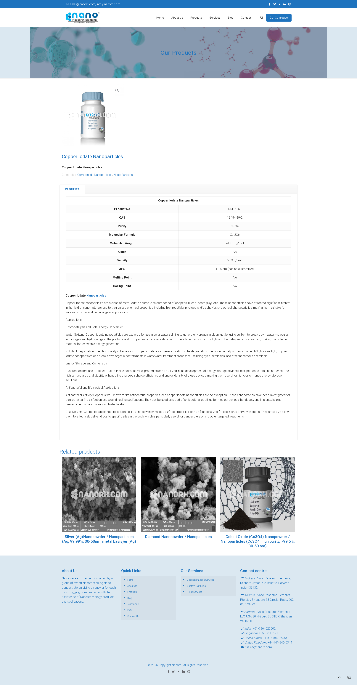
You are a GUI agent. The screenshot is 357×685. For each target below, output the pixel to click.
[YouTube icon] (280, 4)
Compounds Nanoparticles (94, 175)
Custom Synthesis (196, 586)
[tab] (72, 189)
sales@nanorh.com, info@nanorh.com (95, 4)
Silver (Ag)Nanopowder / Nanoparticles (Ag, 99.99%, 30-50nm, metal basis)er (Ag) (99, 539)
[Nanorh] (82, 17)
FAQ (129, 610)
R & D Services (194, 591)
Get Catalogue (279, 17)
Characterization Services (200, 579)
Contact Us (133, 616)
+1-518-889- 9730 (275, 638)
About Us (132, 586)
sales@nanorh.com (259, 647)
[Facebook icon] (269, 4)
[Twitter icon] (274, 4)
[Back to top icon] (339, 677)
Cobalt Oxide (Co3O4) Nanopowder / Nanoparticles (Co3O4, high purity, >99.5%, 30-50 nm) (258, 541)
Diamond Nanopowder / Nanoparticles (178, 536)
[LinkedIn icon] (285, 4)
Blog (129, 598)
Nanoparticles (96, 295)
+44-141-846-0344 (280, 642)
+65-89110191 (268, 633)
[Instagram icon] (290, 4)
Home (130, 579)
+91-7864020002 (264, 628)
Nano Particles (123, 175)
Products (132, 591)
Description (72, 188)
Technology (133, 604)
